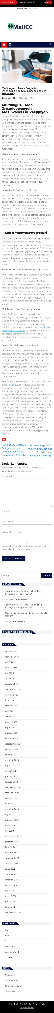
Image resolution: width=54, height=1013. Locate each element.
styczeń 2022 (11, 896)
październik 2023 (13, 787)
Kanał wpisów (11, 980)
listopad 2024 (11, 738)
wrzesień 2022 (12, 858)
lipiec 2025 (10, 700)
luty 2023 (9, 831)
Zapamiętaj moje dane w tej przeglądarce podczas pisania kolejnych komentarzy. (26, 547)
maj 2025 (9, 711)
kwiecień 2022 (12, 880)
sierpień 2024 (11, 749)
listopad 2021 (11, 907)
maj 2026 (9, 662)
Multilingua (13, 385)
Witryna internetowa (12, 532)
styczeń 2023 (11, 836)
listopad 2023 (11, 782)
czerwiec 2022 (12, 874)
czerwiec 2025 (12, 706)
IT (6, 941)
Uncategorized (12, 952)
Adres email (8, 522)
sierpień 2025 (11, 695)
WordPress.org (12, 991)
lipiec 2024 (10, 755)
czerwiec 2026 (12, 657)
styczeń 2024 (11, 771)
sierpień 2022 (11, 863)
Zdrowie (9, 957)
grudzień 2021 (11, 901)
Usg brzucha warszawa (16, 599)
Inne (4, 439)
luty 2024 (9, 765)
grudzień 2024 (12, 733)
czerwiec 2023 (12, 809)
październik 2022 (13, 852)
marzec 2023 (11, 825)
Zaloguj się (10, 975)
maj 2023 (9, 814)
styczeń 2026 (11, 678)
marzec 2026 (11, 667)
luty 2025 (9, 727)
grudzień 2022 (12, 842)
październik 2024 (13, 744)
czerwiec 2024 (12, 760)
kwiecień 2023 (12, 820)
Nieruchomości (12, 946)
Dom (7, 930)
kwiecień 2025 (12, 716)
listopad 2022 (11, 847)
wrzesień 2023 (12, 793)
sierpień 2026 (11, 651)
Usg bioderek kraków (15, 621)
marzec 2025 (11, 722)
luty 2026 (9, 673)
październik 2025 (13, 689)
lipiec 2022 (10, 869)
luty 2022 (9, 890)
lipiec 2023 (10, 803)
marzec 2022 (11, 885)
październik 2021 (13, 912)
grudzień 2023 (12, 776)
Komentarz (8, 476)
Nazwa (6, 511)
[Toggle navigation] (10, 44)
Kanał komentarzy (13, 986)
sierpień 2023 (11, 798)
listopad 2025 (11, 684)
